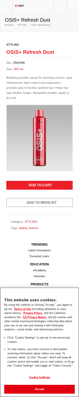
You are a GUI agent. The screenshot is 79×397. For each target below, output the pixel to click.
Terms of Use (22, 309)
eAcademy (39, 270)
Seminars (39, 276)
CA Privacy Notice (16, 317)
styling (23, 228)
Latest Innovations (39, 250)
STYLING (22, 25)
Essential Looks (39, 256)
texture (33, 228)
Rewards (9, 25)
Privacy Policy (23, 313)
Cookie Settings (40, 377)
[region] (39, 342)
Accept (39, 389)
